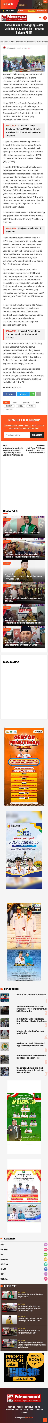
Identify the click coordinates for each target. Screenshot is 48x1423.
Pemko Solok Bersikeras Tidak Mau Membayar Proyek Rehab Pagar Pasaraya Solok (31, 1057)
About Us (20, 1407)
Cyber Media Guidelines (13, 1410)
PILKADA (20, 406)
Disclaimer (39, 1410)
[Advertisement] (24, 484)
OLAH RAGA (4, 1259)
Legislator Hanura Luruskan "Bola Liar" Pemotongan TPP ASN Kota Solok (23, 577)
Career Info (24, 1412)
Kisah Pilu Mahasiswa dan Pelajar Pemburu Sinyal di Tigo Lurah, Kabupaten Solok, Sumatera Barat (31, 1021)
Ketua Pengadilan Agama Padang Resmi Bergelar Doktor (22, 533)
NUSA (37, 403)
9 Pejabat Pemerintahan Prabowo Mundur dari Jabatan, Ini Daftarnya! (23, 334)
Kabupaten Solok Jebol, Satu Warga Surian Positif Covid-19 (30, 1032)
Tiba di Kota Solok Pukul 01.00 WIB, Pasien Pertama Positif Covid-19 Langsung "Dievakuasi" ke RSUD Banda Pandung (31, 1009)
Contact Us (29, 1407)
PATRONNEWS (29, 1418)
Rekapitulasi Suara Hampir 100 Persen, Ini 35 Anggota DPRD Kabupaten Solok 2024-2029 (30, 1044)
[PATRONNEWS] (24, 1402)
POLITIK (31, 406)
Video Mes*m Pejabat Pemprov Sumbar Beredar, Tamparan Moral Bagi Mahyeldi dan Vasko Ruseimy (23, 621)
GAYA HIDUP (26, 403)
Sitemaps (11, 1407)
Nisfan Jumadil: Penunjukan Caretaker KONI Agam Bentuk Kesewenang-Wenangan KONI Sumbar (22, 643)
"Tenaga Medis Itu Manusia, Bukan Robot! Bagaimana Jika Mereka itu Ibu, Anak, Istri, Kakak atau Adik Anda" (30, 1070)
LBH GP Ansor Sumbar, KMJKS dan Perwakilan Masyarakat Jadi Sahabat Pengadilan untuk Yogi (22, 555)
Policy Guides (28, 1410)
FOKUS (15, 403)
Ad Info (37, 1407)
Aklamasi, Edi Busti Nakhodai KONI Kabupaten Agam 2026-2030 (23, 599)
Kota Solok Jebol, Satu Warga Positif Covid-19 (31, 994)
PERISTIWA (9, 406)
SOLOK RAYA (9, 409)
